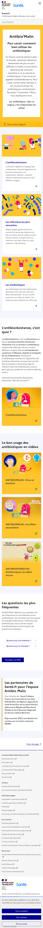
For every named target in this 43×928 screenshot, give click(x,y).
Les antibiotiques (15, 285)
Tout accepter (21, 911)
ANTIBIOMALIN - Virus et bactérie (20, 481)
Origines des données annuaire (12, 834)
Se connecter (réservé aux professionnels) (15, 790)
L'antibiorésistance (16, 162)
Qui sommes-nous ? (8, 759)
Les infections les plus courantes (18, 223)
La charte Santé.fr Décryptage (12, 770)
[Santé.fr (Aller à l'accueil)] (21, 884)
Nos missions (6, 762)
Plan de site (5, 777)
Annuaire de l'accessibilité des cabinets (15, 827)
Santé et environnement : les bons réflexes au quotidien (20, 845)
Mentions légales (7, 810)
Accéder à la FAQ (12, 659)
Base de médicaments (9, 861)
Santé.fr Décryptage (8, 868)
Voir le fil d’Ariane (8, 22)
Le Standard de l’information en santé (14, 766)
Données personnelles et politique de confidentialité (19, 814)
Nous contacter (7, 774)
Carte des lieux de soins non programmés (15, 831)
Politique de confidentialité (10, 926)
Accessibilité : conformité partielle (13, 799)
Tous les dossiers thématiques (11, 872)
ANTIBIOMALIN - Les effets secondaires (21, 526)
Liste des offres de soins (9, 786)
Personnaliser (21, 923)
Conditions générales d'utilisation (13, 803)
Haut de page (33, 744)
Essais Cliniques (7, 864)
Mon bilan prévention (9, 823)
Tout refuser (21, 917)
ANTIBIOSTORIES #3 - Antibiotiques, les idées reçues (19, 572)
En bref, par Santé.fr (8, 842)
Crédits (4, 807)
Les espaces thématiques (10, 838)
